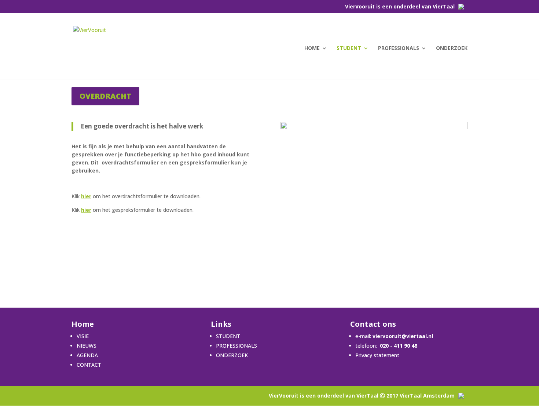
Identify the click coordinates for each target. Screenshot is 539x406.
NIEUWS (86, 345)
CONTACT (89, 364)
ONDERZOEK (451, 48)
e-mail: (394, 336)
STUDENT (349, 48)
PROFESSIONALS (398, 48)
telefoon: (366, 345)
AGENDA (87, 355)
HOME (312, 48)
